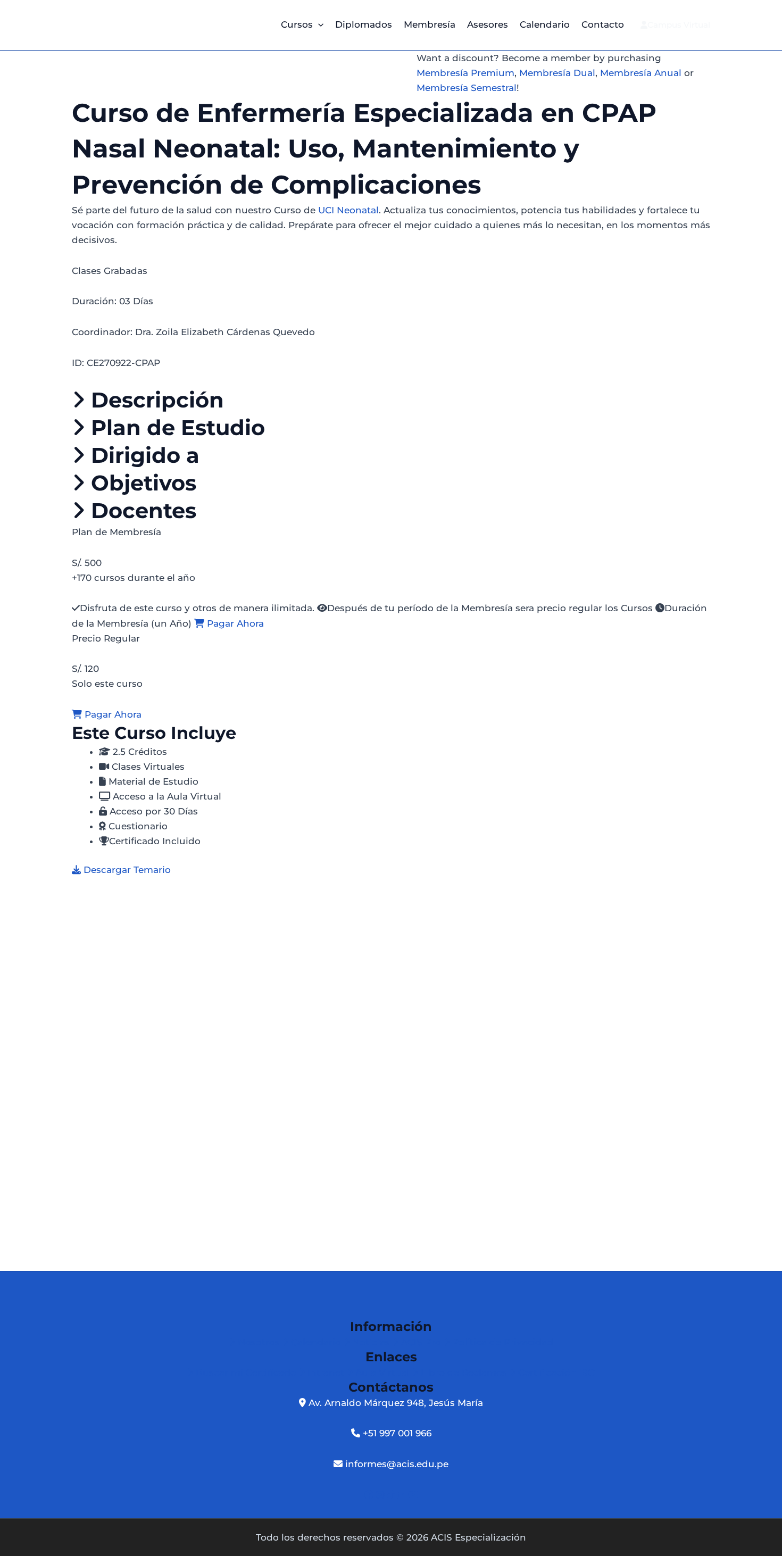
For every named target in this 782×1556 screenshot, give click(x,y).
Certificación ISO (555, 1372)
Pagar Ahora (234, 623)
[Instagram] (381, 1495)
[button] (318, 25)
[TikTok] (392, 1495)
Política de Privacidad (501, 1342)
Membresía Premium (465, 73)
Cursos (297, 24)
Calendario (545, 24)
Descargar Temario (126, 869)
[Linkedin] (402, 1495)
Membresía (429, 24)
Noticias (371, 1342)
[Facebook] (370, 1495)
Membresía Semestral (467, 87)
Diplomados (363, 24)
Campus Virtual (678, 25)
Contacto (602, 24)
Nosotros (258, 1342)
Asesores (487, 24)
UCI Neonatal (348, 210)
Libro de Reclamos (464, 1372)
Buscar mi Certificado (246, 1372)
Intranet (326, 1372)
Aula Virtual (382, 1372)
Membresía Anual (640, 73)
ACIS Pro (421, 1342)
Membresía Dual (557, 73)
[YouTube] (413, 1495)
